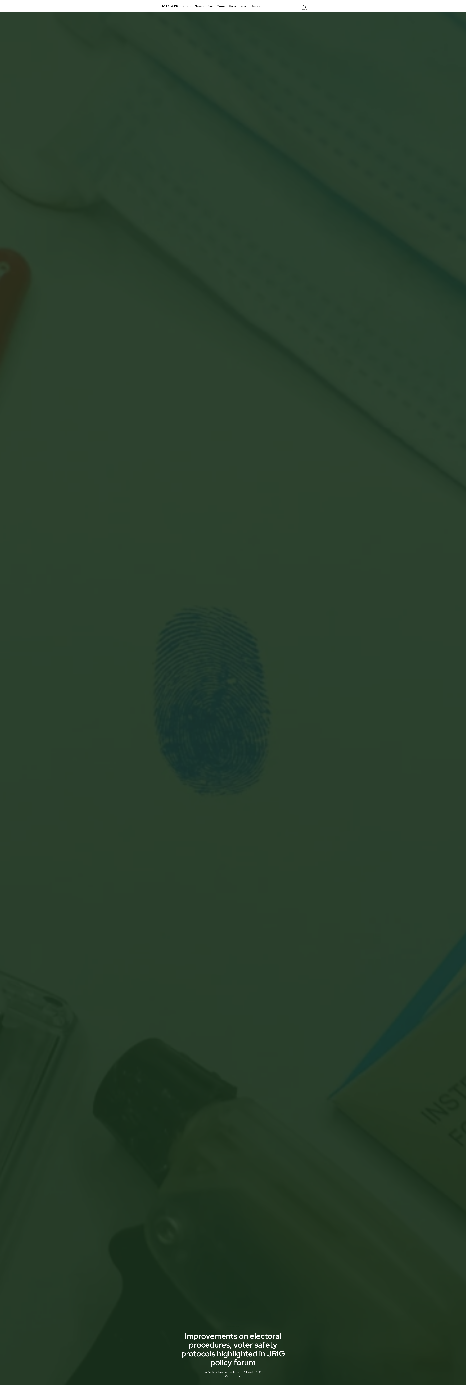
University (187, 6)
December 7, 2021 (253, 1372)
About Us (244, 6)
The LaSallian (169, 6)
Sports (211, 6)
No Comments (235, 1376)
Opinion (232, 6)
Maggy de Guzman (231, 1372)
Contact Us (256, 6)
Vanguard (221, 6)
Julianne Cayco (216, 1372)
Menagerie (199, 6)
